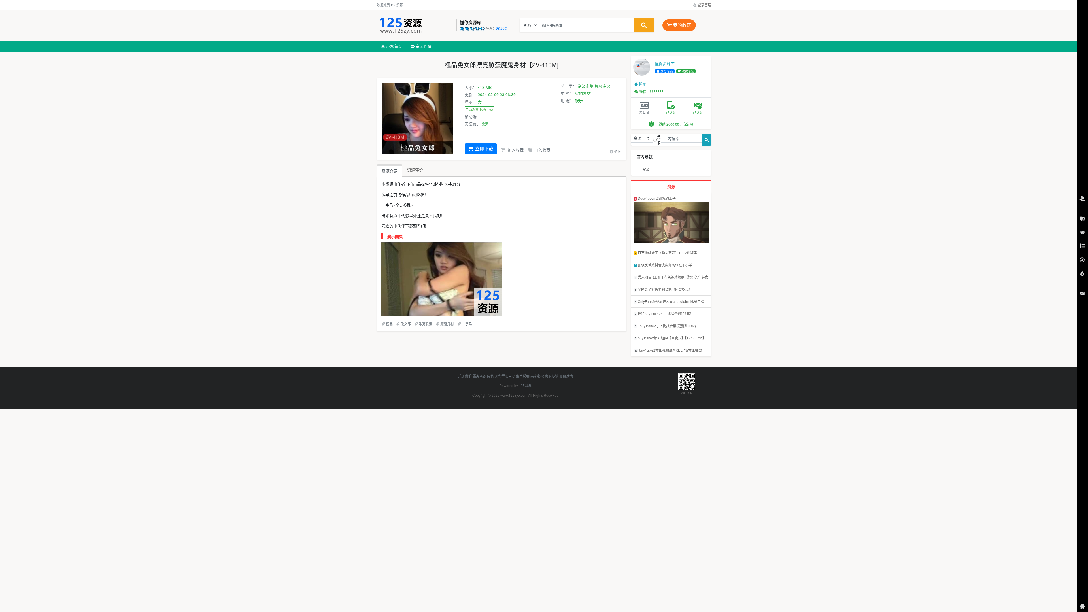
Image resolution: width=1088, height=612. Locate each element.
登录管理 (704, 4)
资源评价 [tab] (415, 170)
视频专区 (603, 86)
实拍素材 (583, 93)
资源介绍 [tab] (390, 171)
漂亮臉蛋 (425, 323)
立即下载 (483, 148)
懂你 (642, 84)
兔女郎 (406, 323)
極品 (389, 323)
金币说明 (523, 375)
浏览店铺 (666, 71)
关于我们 (465, 375)
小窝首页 (393, 46)
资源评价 (423, 46)
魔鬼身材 (447, 323)
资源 (646, 169)
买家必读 (537, 375)
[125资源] (415, 25)
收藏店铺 (687, 71)
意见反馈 (566, 375)
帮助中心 (508, 375)
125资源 (525, 385)
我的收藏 (681, 25)
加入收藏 (515, 150)
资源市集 (586, 86)
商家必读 (551, 375)
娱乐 (579, 100)
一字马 (467, 323)
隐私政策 (494, 375)
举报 (617, 151)
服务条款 (479, 375)
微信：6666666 (651, 91)
